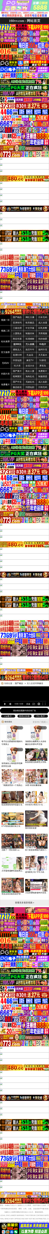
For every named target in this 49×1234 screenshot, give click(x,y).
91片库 (17, 366)
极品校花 (17, 387)
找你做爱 (42, 339)
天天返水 (42, 355)
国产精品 (17, 317)
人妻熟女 (17, 333)
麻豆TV (30, 360)
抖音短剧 (17, 360)
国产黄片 (17, 371)
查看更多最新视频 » (24, 902)
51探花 (42, 360)
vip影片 (8, 716)
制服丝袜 (30, 333)
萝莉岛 (42, 366)
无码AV (5, 363)
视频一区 (5, 320)
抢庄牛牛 (30, 349)
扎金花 (30, 355)
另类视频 (42, 333)
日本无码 (42, 317)
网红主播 (30, 317)
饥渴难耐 (30, 339)
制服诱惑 (42, 376)
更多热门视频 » (40, 722)
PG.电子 (41, 716)
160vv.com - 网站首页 (24, 20)
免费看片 (5, 384)
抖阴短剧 (30, 387)
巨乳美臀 (42, 328)
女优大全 (30, 366)
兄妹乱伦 (30, 382)
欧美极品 (30, 323)
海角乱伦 (30, 376)
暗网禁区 (17, 376)
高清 (28, 704)
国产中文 (17, 382)
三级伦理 (17, 328)
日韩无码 (42, 387)
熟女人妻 (30, 371)
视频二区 (5, 331)
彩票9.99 (17, 355)
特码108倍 (24, 716)
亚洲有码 (17, 323)
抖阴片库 (5, 374)
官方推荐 (5, 352)
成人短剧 (42, 382)
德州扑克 (42, 349)
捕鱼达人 (17, 349)
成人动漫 (42, 323)
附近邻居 (17, 339)
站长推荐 (5, 341)
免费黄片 (42, 371)
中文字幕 (30, 328)
